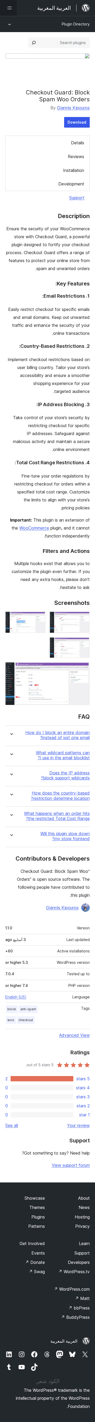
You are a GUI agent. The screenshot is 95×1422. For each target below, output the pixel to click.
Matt (82, 1298)
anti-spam (28, 1009)
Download (77, 122)
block (11, 1009)
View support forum (71, 1165)
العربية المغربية (63, 1341)
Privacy (82, 1226)
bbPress (79, 1308)
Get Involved (32, 1243)
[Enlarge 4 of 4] (82, 669)
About (84, 1198)
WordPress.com (72, 1289)
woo (10, 1020)
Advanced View (74, 1035)
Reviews (76, 156)
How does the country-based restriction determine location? (60, 796)
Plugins (38, 1217)
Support (76, 197)
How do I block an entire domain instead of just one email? (57, 735)
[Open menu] (8, 8)
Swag (37, 1271)
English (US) (15, 997)
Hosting (82, 1217)
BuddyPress (75, 1317)
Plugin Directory (76, 24)
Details (77, 142)
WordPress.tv (74, 1271)
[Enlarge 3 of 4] (82, 644)
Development (71, 184)
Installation (73, 170)
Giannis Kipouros (73, 107)
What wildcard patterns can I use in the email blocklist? (63, 755)
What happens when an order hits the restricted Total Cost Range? (57, 816)
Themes (37, 1207)
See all (11, 1125)
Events (38, 1253)
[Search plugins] (33, 42)
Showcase (35, 1198)
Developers (79, 1262)
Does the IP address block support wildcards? (65, 775)
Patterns (36, 1226)
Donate (35, 1262)
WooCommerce (34, 528)
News (84, 1207)
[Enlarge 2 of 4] (38, 618)
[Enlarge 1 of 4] (82, 618)
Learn (84, 1243)
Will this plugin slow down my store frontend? (65, 836)
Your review (78, 1125)
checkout (25, 1020)
